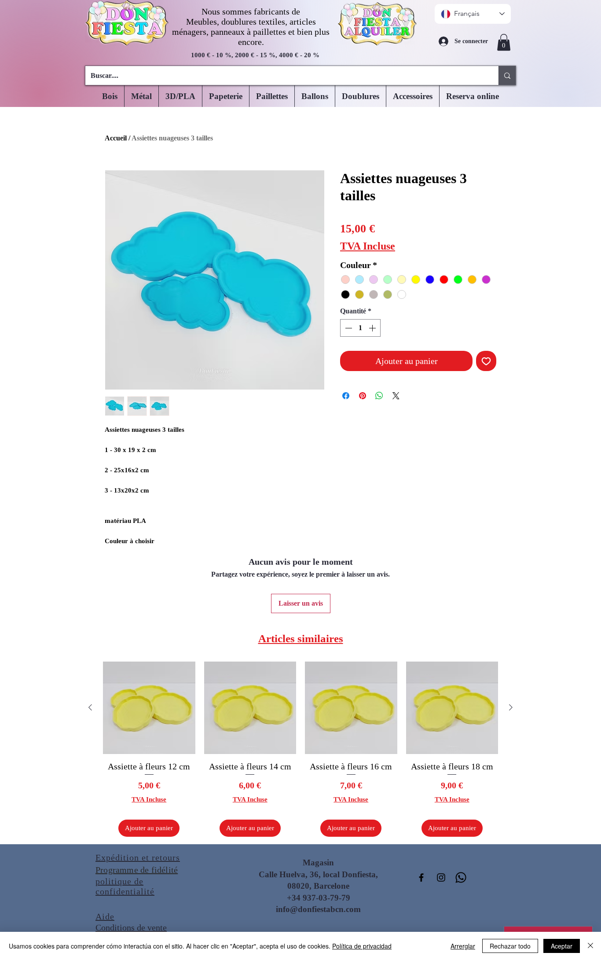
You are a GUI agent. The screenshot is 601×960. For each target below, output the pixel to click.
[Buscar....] (507, 75)
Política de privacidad (362, 946)
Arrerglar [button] (463, 946)
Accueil (116, 138)
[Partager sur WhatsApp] (379, 395)
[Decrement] (347, 328)
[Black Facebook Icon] (421, 877)
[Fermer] (590, 946)
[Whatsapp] (460, 877)
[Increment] (373, 328)
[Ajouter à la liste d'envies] (486, 361)
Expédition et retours (137, 857)
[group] (300, 749)
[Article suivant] (511, 707)
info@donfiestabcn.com (318, 909)
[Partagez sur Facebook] (346, 395)
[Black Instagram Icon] (441, 877)
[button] (504, 42)
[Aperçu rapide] (149, 708)
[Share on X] (396, 395)
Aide (104, 916)
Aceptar (561, 946)
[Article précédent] (90, 707)
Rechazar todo (510, 946)
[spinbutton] (360, 328)
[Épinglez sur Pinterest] (362, 395)
